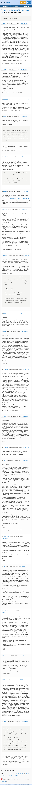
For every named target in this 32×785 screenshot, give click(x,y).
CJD (4, 566)
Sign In (29, 2)
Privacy (5, 784)
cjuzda (4, 156)
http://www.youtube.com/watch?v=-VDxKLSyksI (15, 198)
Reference (24, 23)
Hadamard (5, 369)
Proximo (5, 209)
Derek (4, 69)
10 (28, 774)
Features (15, 6)
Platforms (26, 6)
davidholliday (6, 536)
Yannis (4, 23)
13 (6, 775)
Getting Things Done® (21, 10)
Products (5, 6)
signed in (3, 781)
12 (4, 775)
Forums (4, 10)
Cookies (15, 784)
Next (16, 775)
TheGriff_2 (5, 99)
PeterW (5, 460)
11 (1, 775)
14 (9, 775)
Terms (9, 784)
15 (11, 775)
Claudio (5, 191)
